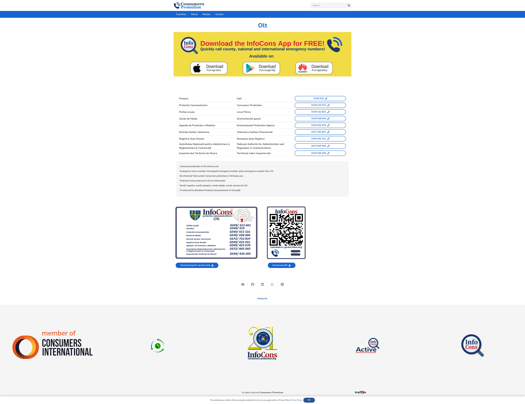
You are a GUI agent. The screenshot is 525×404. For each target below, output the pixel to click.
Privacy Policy (296, 400)
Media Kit (262, 298)
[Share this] (253, 284)
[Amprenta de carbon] (158, 335)
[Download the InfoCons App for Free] (262, 54)
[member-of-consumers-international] (52, 330)
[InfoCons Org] (473, 335)
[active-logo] (367, 335)
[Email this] (243, 284)
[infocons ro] (262, 311)
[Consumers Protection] (189, 5)
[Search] (348, 5)
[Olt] (216, 207)
